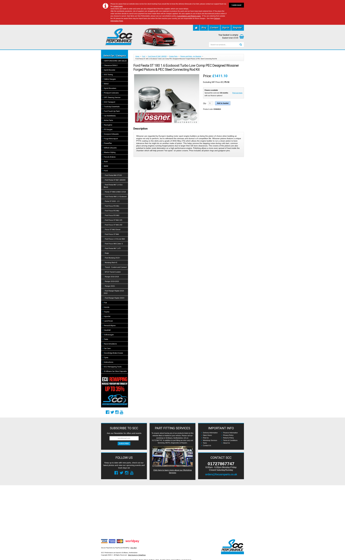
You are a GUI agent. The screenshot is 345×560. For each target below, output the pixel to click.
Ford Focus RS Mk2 (112, 211)
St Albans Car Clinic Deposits (115, 371)
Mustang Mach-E (111, 263)
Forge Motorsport (111, 139)
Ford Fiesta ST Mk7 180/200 (115, 180)
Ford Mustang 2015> (112, 258)
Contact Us (207, 445)
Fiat (105, 303)
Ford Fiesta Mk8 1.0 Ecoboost (116, 197)
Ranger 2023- (110, 286)
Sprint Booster (109, 70)
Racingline (108, 125)
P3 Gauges (108, 129)
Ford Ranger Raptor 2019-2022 (114, 292)
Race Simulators (110, 344)
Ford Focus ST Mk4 (112, 234)
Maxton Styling (109, 152)
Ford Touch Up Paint (112, 111)
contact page (118, 6)
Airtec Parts (108, 120)
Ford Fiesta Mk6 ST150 (113, 175)
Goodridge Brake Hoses (113, 353)
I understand (236, 5)
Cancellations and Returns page (189, 16)
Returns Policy (228, 438)
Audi (106, 162)
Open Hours (207, 435)
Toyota (106, 312)
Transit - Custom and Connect (116, 267)
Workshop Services (210, 440)
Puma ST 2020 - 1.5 (112, 201)
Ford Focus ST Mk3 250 (113, 225)
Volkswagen (109, 335)
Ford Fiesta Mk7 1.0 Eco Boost (113, 186)
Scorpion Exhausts (111, 134)
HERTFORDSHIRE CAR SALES (115, 61)
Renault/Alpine (109, 326)
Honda (106, 307)
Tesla (106, 339)
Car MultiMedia (110, 116)
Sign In (225, 27)
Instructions (108, 362)
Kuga (107, 253)
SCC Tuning (108, 75)
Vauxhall (107, 330)
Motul (106, 84)
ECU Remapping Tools (112, 367)
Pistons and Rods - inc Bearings (190, 56)
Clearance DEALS (111, 65)
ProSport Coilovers (111, 93)
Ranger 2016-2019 (112, 277)
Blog (204, 27)
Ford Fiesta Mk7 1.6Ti (113, 248)
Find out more (237, 93)
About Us (226, 443)
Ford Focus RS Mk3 (112, 215)
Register (237, 27)
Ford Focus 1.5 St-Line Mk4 (115, 239)
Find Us (206, 438)
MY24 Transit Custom (113, 272)
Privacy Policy (228, 435)
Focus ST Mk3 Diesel (112, 230)
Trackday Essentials (112, 107)
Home (137, 56)
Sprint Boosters (110, 88)
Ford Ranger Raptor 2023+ (115, 298)
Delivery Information (210, 433)
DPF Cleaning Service (112, 97)
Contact (214, 27)
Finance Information (230, 433)
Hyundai (107, 316)
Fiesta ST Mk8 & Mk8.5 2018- (115, 192)
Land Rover (108, 321)
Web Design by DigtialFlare (137, 555)
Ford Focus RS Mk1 (112, 206)
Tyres (106, 358)
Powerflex (108, 143)
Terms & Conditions (230, 440)
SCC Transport (109, 102)
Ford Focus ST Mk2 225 (113, 220)
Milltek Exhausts (110, 148)
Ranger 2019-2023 (112, 281)
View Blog (133, 548)
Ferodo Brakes (109, 157)
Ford (106, 171)
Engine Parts (173, 56)
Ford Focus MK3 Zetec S (114, 244)
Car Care (107, 348)
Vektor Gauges (110, 79)
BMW (106, 166)
